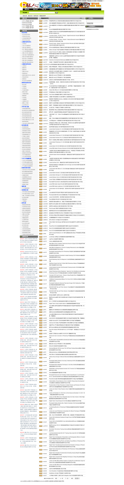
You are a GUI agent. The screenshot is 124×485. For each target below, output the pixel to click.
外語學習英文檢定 (26, 206)
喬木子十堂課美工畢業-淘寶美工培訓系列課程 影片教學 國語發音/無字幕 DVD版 (67, 139)
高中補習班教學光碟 (26, 116)
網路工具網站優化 (26, 151)
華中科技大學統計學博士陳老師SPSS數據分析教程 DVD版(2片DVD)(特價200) (67, 215)
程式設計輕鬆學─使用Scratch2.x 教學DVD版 (59, 295)
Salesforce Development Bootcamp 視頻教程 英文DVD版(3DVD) (64, 59)
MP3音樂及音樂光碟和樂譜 (28, 191)
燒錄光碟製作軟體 (26, 140)
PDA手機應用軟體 (26, 154)
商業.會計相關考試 (26, 47)
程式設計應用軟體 (26, 149)
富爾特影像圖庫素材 (26, 178)
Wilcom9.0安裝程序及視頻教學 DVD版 (58, 346)
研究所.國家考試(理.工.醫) (28, 117)
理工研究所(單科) (26, 34)
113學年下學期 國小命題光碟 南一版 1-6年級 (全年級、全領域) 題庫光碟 (28, 386)
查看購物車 (99, 1)
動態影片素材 (25, 184)
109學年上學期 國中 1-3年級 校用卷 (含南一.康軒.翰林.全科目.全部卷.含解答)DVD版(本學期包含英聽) (28, 266)
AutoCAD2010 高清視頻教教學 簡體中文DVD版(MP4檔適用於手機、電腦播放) (67, 318)
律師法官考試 (25, 71)
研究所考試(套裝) (26, 40)
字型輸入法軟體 (25, 136)
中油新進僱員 (25, 90)
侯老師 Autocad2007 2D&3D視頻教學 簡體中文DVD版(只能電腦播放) (65, 320)
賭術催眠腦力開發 (26, 232)
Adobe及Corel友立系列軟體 (28, 169)
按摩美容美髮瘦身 (26, 208)
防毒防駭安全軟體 (26, 130)
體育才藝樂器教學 (26, 210)
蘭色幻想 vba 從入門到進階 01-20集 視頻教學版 (60, 343)
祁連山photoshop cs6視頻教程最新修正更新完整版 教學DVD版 (63, 352)
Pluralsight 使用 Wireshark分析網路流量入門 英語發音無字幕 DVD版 (64, 194)
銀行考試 (24, 84)
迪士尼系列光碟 (25, 223)
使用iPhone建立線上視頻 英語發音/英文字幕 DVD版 (61, 206)
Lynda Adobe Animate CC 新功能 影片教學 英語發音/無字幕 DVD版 (64, 172)
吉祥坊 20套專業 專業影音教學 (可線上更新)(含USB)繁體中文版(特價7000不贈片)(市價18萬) (28, 240)
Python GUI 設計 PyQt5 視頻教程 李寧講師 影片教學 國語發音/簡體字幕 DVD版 (67, 49)
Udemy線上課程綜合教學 (28, 123)
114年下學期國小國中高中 (28, 26)
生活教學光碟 (25, 219)
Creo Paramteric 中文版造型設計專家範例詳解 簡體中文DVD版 (63, 471)
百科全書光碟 (25, 215)
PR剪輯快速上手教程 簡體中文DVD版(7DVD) (59, 92)
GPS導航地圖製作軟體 (27, 162)
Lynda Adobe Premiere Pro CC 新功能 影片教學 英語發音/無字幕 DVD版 (65, 137)
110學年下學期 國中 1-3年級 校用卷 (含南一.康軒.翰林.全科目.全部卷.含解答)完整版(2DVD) (28, 369)
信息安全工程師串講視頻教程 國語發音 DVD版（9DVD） (62, 79)
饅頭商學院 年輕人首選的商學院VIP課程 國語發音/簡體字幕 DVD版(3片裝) (66, 109)
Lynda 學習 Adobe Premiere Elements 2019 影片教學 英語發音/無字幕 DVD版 (67, 148)
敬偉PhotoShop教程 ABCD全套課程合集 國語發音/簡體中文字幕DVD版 (65, 203)
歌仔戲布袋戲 (25, 197)
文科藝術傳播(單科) (26, 38)
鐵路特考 (24, 69)
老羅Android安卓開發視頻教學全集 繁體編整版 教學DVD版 (62, 312)
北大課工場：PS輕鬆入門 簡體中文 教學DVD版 (59, 107)
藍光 (25, 481)
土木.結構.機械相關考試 (27, 51)
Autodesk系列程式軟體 (27, 164)
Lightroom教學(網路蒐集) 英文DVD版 (57, 468)
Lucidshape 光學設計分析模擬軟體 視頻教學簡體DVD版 (61, 236)
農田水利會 (24, 91)
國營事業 (24, 95)
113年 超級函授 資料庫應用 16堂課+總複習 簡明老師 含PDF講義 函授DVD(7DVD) (28, 298)
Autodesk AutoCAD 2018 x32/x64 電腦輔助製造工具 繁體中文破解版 (28, 253)
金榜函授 (56, 481)
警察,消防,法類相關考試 (27, 60)
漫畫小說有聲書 (25, 214)
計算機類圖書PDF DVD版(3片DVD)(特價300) (59, 217)
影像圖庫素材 (25, 180)
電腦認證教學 (43, 15)
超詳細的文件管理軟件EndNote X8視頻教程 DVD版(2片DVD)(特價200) (65, 213)
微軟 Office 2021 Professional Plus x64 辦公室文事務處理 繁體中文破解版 (28, 434)
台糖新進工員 (25, 101)
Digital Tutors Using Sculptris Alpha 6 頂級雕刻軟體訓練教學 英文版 (64, 303)
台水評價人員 (25, 104)
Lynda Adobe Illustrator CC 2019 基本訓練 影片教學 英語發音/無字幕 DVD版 (66, 129)
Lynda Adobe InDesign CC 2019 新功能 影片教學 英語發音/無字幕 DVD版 (66, 175)
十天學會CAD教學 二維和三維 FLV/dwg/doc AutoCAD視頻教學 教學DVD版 (66, 475)
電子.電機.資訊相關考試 (27, 49)
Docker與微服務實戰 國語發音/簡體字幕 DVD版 (60, 29)
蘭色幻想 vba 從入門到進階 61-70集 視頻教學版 (60, 77)
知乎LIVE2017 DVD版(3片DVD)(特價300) (58, 219)
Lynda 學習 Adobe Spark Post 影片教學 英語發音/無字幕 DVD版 (63, 184)
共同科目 (24, 43)
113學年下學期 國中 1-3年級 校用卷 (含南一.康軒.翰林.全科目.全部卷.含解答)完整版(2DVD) (28, 345)
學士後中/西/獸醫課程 (27, 80)
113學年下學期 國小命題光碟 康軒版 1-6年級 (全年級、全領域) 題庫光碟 (28, 364)
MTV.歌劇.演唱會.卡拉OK (28, 193)
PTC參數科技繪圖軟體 (27, 166)
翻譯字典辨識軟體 (26, 141)
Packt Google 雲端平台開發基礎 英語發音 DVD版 (60, 208)
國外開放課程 (25, 121)
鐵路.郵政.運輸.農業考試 (27, 62)
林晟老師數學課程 (26, 108)
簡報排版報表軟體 (26, 145)
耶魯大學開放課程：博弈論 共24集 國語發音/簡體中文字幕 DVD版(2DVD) (65, 66)
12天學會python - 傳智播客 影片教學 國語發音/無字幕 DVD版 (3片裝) (64, 120)
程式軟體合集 (25, 127)
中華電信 (24, 97)
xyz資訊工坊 (30, 481)
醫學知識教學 (25, 221)
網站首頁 (27, 9)
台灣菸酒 (24, 88)
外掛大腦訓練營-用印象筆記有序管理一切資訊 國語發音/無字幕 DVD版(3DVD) (66, 23)
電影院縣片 (24, 199)
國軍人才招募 (25, 103)
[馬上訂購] (41, 21)
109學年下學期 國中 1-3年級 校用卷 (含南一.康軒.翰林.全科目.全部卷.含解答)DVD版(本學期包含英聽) (28, 325)
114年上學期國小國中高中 (28, 27)
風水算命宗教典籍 (26, 212)
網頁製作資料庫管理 (26, 153)
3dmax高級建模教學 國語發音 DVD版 (57, 372)
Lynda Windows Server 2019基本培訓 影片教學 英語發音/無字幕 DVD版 (65, 177)
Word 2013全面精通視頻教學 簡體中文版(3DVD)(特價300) (62, 228)
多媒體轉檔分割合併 (26, 177)
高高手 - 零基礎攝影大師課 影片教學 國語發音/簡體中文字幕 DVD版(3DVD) (66, 105)
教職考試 (24, 79)
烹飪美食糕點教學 (26, 228)
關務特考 (24, 67)
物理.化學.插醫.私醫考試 (27, 56)
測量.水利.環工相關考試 (27, 53)
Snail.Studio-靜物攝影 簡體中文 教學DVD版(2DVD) (60, 94)
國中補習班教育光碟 (26, 114)
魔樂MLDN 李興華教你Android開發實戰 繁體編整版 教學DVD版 (63, 309)
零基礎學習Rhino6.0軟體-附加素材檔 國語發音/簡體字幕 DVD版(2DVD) (65, 20)
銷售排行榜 (25, 236)
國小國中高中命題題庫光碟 (28, 110)
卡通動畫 (24, 201)
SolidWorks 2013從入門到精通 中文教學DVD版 (60, 473)
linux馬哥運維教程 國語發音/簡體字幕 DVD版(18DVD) (61, 64)
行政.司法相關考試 (26, 45)
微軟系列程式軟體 (26, 132)
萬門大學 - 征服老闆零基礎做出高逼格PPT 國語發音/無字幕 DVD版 (64, 112)
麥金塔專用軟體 (25, 138)
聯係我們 (79, 1)
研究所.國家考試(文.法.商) (28, 119)
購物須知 (74, 1)
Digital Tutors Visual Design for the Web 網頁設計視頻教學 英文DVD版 (65, 400)
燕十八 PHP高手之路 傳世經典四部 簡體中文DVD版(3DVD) (62, 301)
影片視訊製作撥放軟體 (27, 173)
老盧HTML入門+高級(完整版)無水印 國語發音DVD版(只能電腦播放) (64, 325)
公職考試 (24, 66)
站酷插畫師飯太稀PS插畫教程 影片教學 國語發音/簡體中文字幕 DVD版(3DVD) (67, 69)
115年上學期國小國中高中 (28, 21)
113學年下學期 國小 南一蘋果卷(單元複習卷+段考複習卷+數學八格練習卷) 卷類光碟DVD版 (28, 351)
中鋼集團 (24, 99)
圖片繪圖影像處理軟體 (27, 171)
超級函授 (51, 481)
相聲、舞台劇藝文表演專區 (28, 195)
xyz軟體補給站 (36, 481)
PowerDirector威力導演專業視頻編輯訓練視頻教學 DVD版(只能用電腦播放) (66, 378)
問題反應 (89, 1)
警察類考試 (24, 73)
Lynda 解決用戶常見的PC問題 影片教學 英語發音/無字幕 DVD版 (63, 192)
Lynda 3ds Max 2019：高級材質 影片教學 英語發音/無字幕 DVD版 (64, 162)
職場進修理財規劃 (26, 204)
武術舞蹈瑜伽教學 (26, 230)
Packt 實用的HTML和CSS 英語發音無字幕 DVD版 (60, 199)
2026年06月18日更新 (27, 22)
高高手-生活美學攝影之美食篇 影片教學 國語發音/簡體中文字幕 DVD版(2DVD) (67, 103)
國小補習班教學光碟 (26, 112)
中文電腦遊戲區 (25, 188)
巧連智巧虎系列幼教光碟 (27, 234)
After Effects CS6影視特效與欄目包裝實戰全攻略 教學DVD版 (63, 354)
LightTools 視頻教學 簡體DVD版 (56, 239)
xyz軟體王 (46, 481)
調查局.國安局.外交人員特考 (28, 75)
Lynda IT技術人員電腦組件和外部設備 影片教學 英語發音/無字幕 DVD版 (65, 179)
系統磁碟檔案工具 (26, 134)
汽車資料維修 (25, 227)
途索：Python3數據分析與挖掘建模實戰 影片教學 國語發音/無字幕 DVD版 (65, 118)
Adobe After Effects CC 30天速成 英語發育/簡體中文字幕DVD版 (63, 90)
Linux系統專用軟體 (26, 156)
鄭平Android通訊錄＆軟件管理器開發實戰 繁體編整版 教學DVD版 (64, 327)
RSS (81, 18)
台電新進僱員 (25, 93)
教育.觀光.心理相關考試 (27, 58)
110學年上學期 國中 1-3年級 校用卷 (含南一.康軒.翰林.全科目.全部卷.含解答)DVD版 (28, 380)
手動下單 (44, 9)
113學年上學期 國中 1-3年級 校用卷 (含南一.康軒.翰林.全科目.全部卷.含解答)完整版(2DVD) (28, 340)
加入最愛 (94, 1)
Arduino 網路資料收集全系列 (55, 241)
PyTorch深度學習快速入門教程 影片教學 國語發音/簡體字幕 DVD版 (64, 47)
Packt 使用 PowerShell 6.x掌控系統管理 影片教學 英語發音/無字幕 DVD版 (66, 181)
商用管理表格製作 (26, 128)
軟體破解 (84, 1)
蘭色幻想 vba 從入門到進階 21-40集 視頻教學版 (60, 75)
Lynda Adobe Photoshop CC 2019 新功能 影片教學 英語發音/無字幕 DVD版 (66, 135)
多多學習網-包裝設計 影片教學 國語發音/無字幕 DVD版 (61, 126)
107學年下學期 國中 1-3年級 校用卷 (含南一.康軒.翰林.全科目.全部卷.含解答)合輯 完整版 (28, 375)
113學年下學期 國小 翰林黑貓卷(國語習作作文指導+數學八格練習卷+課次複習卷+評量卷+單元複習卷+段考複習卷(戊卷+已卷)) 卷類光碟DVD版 (28, 333)
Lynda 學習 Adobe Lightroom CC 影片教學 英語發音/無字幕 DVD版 (64, 186)
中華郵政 (24, 86)
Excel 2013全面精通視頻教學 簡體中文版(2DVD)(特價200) (62, 230)
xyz (21, 481)
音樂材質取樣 (25, 182)
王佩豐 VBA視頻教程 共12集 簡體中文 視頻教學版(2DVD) (62, 96)
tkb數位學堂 (61, 481)
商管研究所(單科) (26, 36)
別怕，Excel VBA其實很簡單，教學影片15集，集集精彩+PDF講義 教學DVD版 (67, 415)
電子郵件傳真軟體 (26, 143)
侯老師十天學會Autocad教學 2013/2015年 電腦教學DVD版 (62, 333)
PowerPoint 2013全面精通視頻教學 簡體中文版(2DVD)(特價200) (63, 226)
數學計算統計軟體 (26, 147)
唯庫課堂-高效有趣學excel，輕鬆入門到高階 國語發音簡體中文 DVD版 (65, 201)
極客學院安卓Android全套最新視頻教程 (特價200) (60, 210)
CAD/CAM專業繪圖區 (27, 160)
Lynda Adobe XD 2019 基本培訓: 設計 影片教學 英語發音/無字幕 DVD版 (65, 146)
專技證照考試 (25, 77)
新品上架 (35, 9)
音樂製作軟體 (25, 175)
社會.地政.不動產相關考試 (28, 54)
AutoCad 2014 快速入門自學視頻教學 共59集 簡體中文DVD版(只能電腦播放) (66, 322)
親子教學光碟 (25, 225)
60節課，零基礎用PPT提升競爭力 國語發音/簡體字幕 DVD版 (63, 62)
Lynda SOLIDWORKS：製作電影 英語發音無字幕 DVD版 (62, 197)
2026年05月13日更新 (27, 24)
